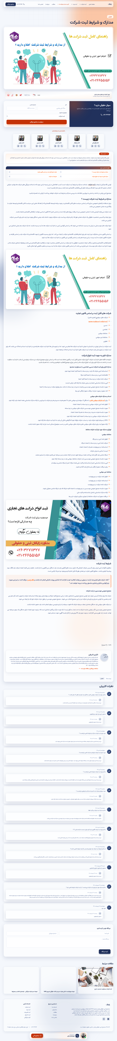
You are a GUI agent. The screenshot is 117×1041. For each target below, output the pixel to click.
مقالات (55, 1012)
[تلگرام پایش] (108, 1019)
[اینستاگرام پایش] (103, 1019)
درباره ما (47, 4)
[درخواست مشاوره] (83, 1035)
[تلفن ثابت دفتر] (92, 146)
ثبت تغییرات (27, 1012)
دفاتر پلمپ (30, 580)
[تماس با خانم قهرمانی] (98, 146)
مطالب (53, 4)
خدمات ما (54, 1007)
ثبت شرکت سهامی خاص (97, 400)
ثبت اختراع (27, 1015)
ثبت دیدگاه (105, 952)
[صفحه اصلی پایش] (110, 4)
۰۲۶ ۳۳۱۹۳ (106, 115)
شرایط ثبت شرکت (53, 176)
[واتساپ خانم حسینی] (40, 146)
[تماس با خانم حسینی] (43, 146)
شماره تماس (33, 105)
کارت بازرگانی (27, 1017)
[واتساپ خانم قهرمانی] (95, 146)
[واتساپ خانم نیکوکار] (77, 146)
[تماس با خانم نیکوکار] (80, 146)
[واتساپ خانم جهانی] (21, 146)
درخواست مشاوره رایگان (36, 122)
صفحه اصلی (92, 4)
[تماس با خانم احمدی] (61, 146)
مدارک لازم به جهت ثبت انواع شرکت (100, 176)
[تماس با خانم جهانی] (24, 146)
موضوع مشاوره (63, 112)
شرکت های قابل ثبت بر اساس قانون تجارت (47, 172)
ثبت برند (28, 1010)
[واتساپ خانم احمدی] (58, 146)
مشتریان (54, 1010)
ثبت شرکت (27, 1007)
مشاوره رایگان (10, 4)
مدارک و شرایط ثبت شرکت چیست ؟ (100, 172)
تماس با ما (40, 4)
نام (66, 105)
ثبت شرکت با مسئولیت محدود (98, 321)
